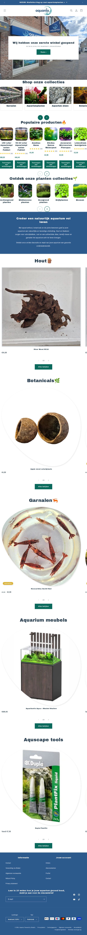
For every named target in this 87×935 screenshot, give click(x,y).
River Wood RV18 (41, 349)
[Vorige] (40, 117)
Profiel (48, 873)
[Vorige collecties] (40, 209)
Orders (48, 863)
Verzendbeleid (77, 927)
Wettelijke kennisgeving (74, 929)
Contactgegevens (52, 927)
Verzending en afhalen (13, 868)
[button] (4, 10)
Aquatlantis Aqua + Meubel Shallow (41, 708)
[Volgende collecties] (47, 209)
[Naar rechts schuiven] (48, 360)
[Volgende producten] (46, 173)
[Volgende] (46, 117)
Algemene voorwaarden (13, 873)
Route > (43, 52)
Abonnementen (51, 868)
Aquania (21, 927)
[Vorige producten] (40, 173)
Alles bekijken (43, 367)
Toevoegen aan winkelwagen (7, 164)
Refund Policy (10, 878)
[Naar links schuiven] (38, 360)
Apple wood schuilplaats (41, 469)
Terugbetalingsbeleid (60, 929)
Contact (8, 863)
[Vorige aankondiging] (4, 2)
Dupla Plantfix (41, 828)
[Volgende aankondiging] (82, 2)
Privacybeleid (41, 927)
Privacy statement (12, 883)
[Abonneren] (43, 899)
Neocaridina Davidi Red (41, 589)
